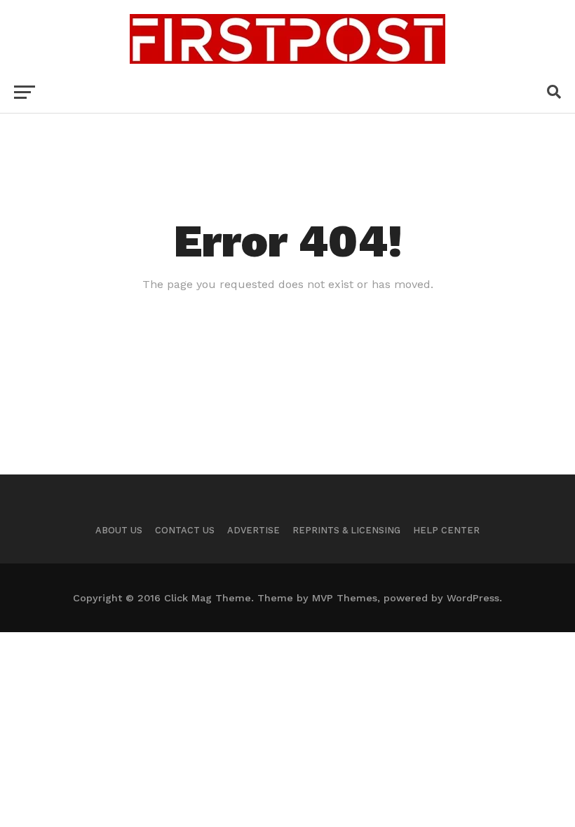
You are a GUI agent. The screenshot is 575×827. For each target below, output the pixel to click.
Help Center (446, 530)
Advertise (253, 530)
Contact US (185, 530)
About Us (118, 530)
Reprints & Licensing (346, 530)
